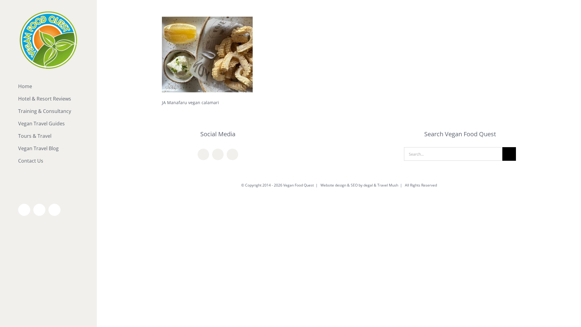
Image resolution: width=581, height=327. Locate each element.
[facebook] (203, 154)
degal (368, 185)
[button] (48, 173)
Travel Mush (387, 185)
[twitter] (218, 154)
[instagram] (232, 154)
